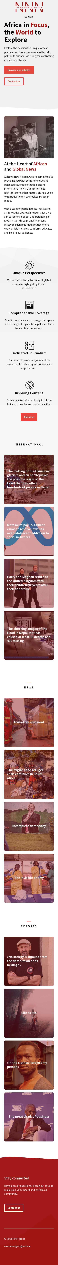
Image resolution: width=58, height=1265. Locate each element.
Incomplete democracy (29, 826)
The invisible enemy (29, 877)
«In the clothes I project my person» (27, 1064)
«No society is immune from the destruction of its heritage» (27, 961)
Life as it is (29, 1013)
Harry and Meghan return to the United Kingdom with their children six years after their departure (27, 583)
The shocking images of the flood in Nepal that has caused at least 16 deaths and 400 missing (29, 634)
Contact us (14, 81)
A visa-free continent (29, 722)
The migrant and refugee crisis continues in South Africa (25, 774)
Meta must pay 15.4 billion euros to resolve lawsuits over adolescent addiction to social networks (28, 531)
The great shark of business (29, 1116)
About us (29, 417)
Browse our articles (19, 70)
